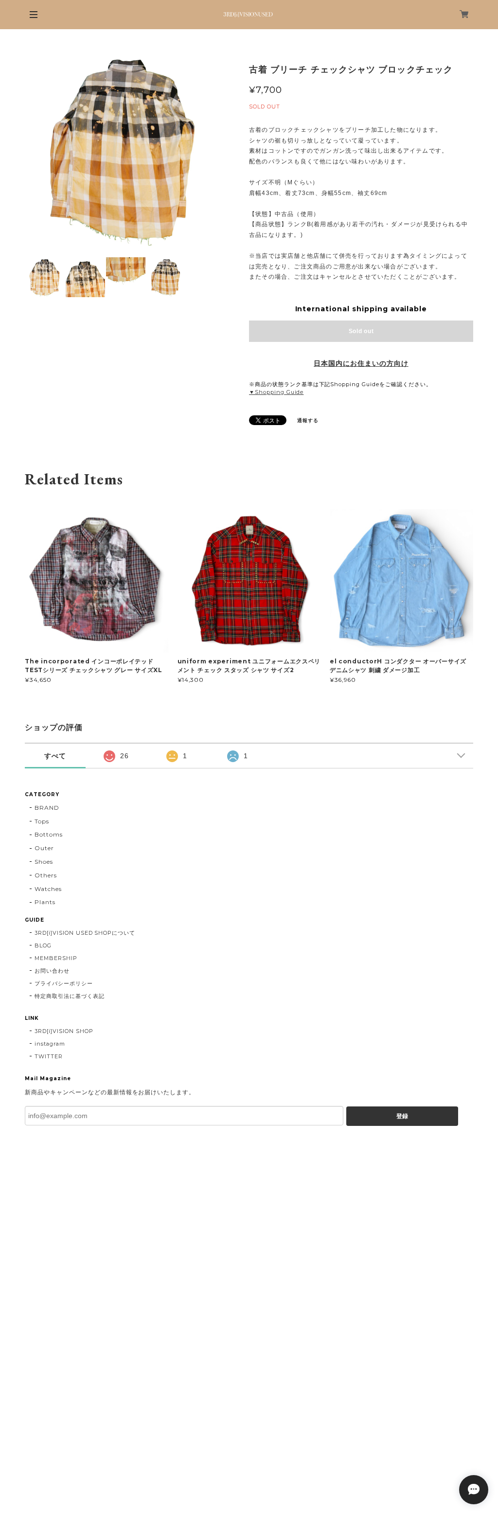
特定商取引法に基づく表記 (70, 996)
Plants (45, 902)
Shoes (44, 861)
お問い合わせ (52, 970)
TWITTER (49, 1056)
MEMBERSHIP (56, 958)
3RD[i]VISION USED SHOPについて (85, 932)
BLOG (43, 945)
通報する (308, 420)
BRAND (47, 807)
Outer (44, 848)
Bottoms (49, 834)
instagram (50, 1043)
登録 (402, 1116)
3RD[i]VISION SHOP (64, 1031)
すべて (55, 756)
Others (46, 875)
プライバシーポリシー (64, 983)
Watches (48, 888)
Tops (42, 821)
